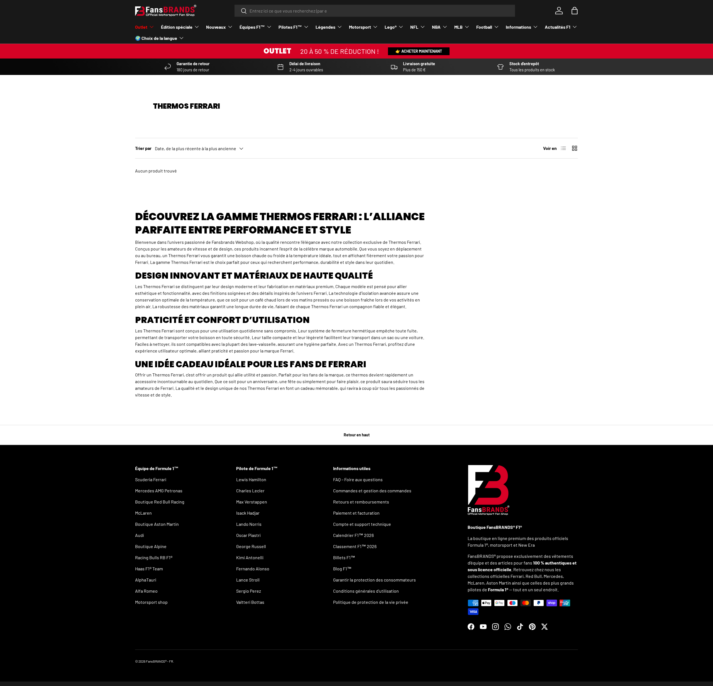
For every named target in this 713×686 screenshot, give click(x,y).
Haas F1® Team (149, 568)
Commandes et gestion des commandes (372, 490)
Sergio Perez (248, 590)
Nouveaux (216, 27)
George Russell (251, 546)
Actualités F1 (557, 27)
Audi (139, 535)
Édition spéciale (176, 27)
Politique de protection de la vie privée (370, 602)
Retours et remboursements (361, 501)
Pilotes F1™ (290, 27)
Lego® (391, 27)
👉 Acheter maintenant (418, 51)
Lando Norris (249, 524)
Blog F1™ (342, 568)
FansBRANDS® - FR (159, 661)
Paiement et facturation (356, 512)
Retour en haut (357, 434)
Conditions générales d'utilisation (366, 590)
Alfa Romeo (146, 590)
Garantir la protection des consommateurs (374, 579)
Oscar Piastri (248, 535)
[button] (574, 10)
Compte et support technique (362, 524)
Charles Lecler (250, 490)
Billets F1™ (344, 557)
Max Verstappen (251, 501)
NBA (436, 27)
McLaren (143, 512)
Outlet (141, 27)
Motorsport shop (151, 602)
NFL (414, 27)
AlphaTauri (145, 579)
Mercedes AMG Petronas (158, 490)
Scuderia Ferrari (150, 479)
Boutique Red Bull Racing (159, 501)
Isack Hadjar (248, 512)
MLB (458, 27)
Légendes (325, 27)
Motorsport (360, 27)
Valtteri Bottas (250, 602)
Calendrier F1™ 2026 (353, 535)
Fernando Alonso (252, 568)
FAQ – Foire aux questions (358, 479)
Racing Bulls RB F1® (153, 557)
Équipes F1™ (252, 27)
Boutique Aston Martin (157, 524)
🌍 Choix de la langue (156, 38)
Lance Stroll (248, 579)
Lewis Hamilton (251, 479)
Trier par (143, 148)
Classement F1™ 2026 (355, 546)
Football (484, 27)
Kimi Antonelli (249, 557)
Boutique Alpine (151, 546)
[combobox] (375, 11)
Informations (518, 27)
